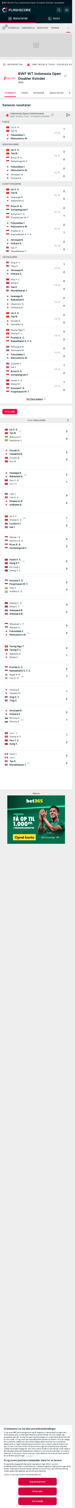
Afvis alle (37, 1491)
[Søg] (59, 10)
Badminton (14, 64)
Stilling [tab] (10, 411)
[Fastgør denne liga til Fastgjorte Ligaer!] (65, 76)
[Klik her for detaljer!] (36, 133)
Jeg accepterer (37, 1481)
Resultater (56, 93)
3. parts (29, 1456)
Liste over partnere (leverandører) (22, 1474)
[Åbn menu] (67, 10)
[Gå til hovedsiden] (19, 10)
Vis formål (37, 1501)
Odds (24, 93)
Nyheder (38, 93)
